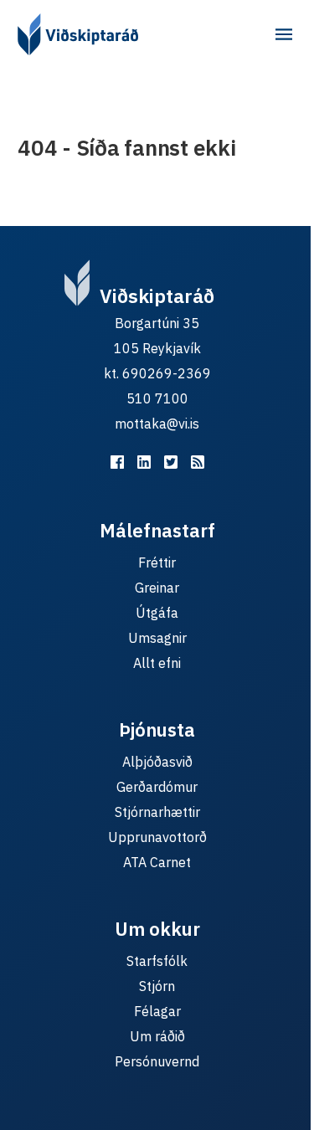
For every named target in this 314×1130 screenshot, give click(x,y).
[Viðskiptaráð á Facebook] (117, 462)
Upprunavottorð (157, 837)
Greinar (157, 587)
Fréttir (157, 562)
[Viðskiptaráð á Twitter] (170, 462)
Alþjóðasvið (157, 761)
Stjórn (157, 986)
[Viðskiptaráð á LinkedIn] (144, 462)
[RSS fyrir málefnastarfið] (197, 462)
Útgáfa (157, 612)
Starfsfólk (157, 961)
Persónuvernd (157, 1061)
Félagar (157, 1011)
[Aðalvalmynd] (283, 34)
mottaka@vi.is (157, 423)
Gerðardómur (157, 786)
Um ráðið (157, 1036)
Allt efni (157, 663)
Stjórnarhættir (157, 812)
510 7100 (157, 398)
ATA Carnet (157, 862)
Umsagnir (157, 637)
